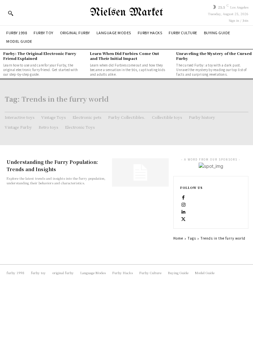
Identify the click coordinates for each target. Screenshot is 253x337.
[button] (10, 13)
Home (178, 238)
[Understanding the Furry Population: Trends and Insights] (140, 172)
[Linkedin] (183, 211)
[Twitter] (183, 219)
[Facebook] (183, 197)
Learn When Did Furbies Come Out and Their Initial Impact (124, 56)
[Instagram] (183, 204)
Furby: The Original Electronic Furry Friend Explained (39, 56)
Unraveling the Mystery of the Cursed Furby (214, 56)
